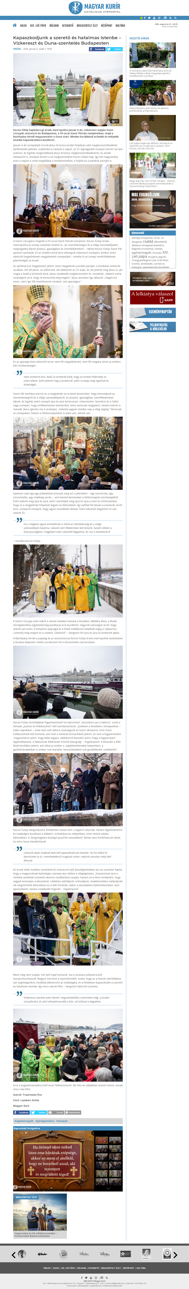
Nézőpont (106, 26)
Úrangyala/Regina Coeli (144, 260)
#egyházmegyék (24, 1121)
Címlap (47, 1268)
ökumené (160, 242)
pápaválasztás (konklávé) (156, 267)
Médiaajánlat (83, 1286)
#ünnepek (62, 1121)
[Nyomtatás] (73, 1113)
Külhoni (54, 26)
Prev (13, 1255)
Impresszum (72, 1286)
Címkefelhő (138, 233)
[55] (68, 125)
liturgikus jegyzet (157, 256)
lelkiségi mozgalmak (142, 237)
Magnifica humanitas (142, 248)
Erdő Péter (162, 260)
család (148, 241)
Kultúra (120, 26)
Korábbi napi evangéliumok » (161, 225)
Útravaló (156, 252)
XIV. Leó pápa (38, 26)
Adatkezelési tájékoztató (112, 1286)
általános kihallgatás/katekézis (148, 245)
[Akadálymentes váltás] (141, 18)
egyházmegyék (141, 252)
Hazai (23, 26)
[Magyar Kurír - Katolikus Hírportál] (95, 13)
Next (175, 1255)
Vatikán (158, 248)
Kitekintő (67, 26)
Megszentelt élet (87, 26)
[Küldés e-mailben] (55, 1113)
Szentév (136, 263)
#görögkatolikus (44, 1121)
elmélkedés (147, 263)
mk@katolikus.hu (117, 1283)
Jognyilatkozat (95, 1286)
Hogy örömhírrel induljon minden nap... (149, 199)
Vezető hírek (139, 38)
